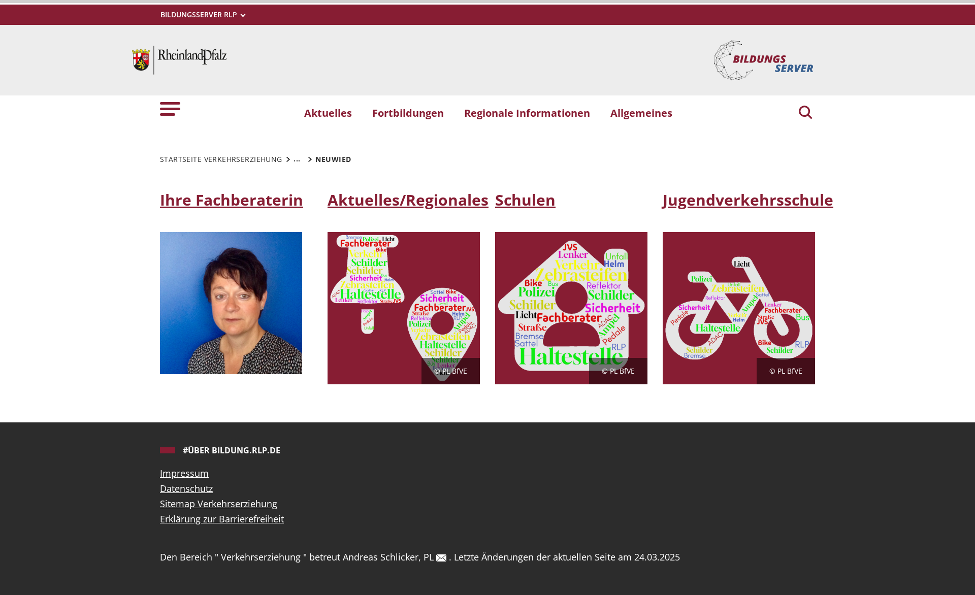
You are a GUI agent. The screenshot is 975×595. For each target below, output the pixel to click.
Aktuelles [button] (328, 113)
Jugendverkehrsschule (748, 199)
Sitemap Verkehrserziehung (218, 504)
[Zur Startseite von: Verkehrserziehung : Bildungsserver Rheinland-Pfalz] (179, 59)
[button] (170, 108)
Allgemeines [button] (641, 113)
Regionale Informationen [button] (527, 113)
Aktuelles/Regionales (408, 199)
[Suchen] (805, 113)
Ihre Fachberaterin (231, 199)
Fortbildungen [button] (408, 113)
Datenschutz (186, 488)
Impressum (184, 473)
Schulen (525, 199)
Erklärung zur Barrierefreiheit (222, 519)
